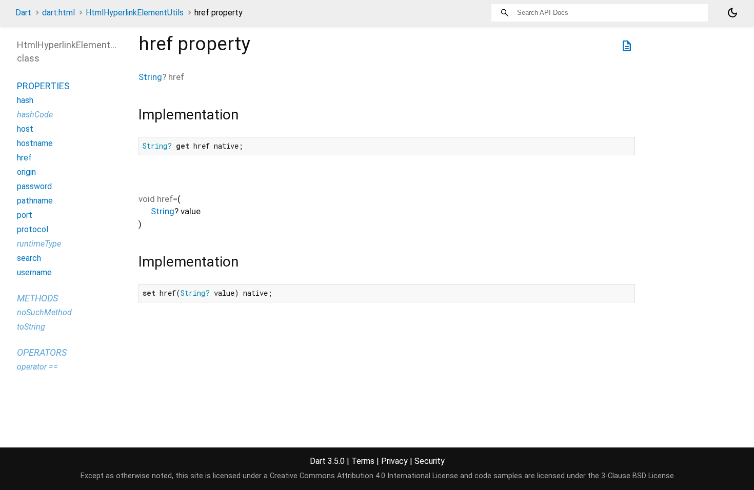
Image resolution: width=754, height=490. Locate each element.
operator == (37, 367)
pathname (35, 201)
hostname (35, 143)
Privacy (394, 461)
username (34, 272)
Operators (42, 352)
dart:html (58, 12)
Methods (37, 298)
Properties (43, 85)
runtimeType (39, 244)
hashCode (35, 114)
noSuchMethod (44, 312)
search (29, 258)
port (24, 215)
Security (429, 461)
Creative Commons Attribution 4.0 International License (364, 476)
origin (26, 172)
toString (31, 327)
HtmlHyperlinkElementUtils (135, 12)
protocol (32, 229)
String (150, 77)
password (34, 186)
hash (25, 100)
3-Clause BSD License (637, 476)
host (25, 129)
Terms (362, 461)
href (24, 157)
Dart (23, 12)
